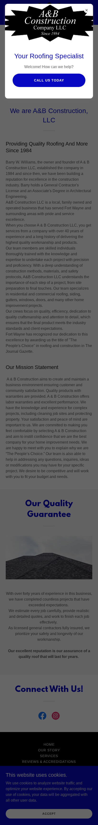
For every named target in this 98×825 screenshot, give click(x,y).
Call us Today (49, 80)
